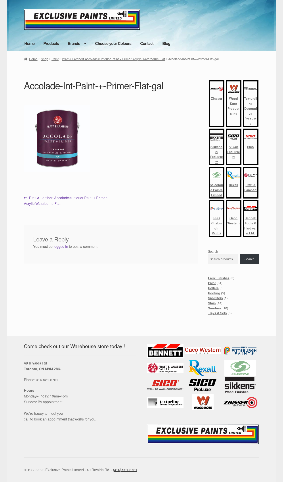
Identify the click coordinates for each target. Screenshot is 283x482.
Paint (55, 59)
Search (213, 251)
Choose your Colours (113, 43)
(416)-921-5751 (125, 469)
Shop (44, 59)
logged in (61, 246)
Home (29, 43)
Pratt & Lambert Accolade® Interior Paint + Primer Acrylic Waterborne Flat (113, 59)
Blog (166, 43)
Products (51, 43)
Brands (74, 43)
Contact (146, 43)
